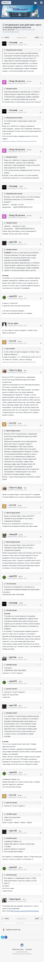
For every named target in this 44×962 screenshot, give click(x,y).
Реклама (29, 949)
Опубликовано (17, 44)
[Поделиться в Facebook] (5, 937)
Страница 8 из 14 (22, 37)
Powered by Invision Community (22, 954)
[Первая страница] (2, 37)
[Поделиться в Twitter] (2, 937)
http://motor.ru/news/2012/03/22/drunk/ (25, 911)
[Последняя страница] (41, 37)
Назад (7, 37)
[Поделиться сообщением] (40, 44)
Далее (37, 37)
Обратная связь (18, 949)
